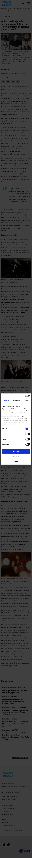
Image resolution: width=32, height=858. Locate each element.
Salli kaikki (16, 451)
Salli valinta (16, 456)
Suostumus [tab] (5, 400)
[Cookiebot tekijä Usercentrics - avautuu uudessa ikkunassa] (23, 396)
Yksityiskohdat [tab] (16, 400)
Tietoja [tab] (26, 400)
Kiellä (16, 461)
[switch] (27, 434)
